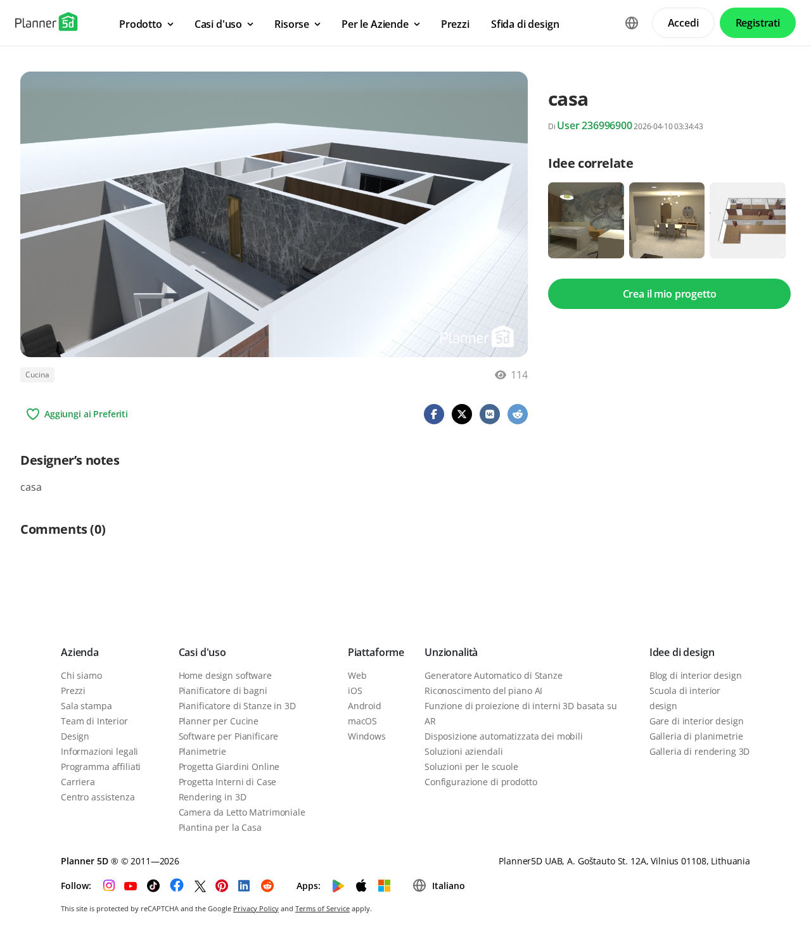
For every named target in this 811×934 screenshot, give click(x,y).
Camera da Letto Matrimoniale (242, 812)
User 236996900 (594, 125)
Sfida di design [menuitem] (525, 24)
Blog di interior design (695, 675)
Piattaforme (376, 652)
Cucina (37, 374)
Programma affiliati (101, 766)
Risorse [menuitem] (291, 24)
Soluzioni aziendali (463, 751)
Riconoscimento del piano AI (483, 691)
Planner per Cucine (219, 721)
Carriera (78, 782)
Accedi (683, 23)
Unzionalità (451, 652)
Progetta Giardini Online (229, 766)
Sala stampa (86, 706)
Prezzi (73, 691)
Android (364, 706)
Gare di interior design (696, 721)
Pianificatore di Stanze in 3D (237, 706)
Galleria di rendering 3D (699, 751)
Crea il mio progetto (670, 294)
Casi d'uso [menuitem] (218, 24)
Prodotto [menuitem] (140, 24)
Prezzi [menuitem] (455, 24)
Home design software (225, 675)
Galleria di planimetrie (696, 736)
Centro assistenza (98, 797)
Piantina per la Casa (220, 827)
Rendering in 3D (212, 797)
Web (357, 675)
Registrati (758, 23)
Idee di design (682, 652)
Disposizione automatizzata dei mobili (504, 736)
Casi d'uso (202, 652)
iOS (355, 691)
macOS (362, 721)
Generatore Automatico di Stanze (494, 675)
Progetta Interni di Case (228, 782)
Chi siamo (81, 675)
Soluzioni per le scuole (471, 766)
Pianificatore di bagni (223, 691)
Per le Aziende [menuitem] (375, 24)
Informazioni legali (99, 751)
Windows (367, 736)
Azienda (80, 652)
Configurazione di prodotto (481, 782)
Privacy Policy (256, 908)
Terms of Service (322, 908)
